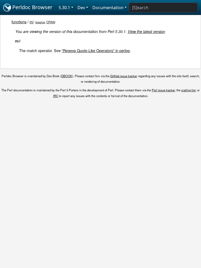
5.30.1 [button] (64, 7)
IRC (55, 96)
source (40, 22)
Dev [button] (81, 7)
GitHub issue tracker (123, 76)
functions (19, 21)
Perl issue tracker (163, 90)
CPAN (50, 22)
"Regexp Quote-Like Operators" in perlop (96, 50)
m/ (32, 21)
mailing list (188, 90)
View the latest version (146, 31)
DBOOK (66, 76)
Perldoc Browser (31, 7)
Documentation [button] (108, 7)
